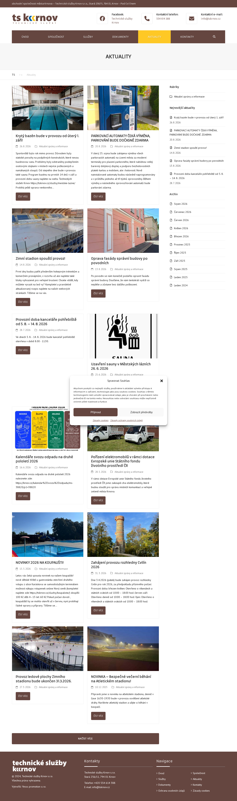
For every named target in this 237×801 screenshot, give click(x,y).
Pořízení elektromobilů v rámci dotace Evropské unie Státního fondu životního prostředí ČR (123, 461)
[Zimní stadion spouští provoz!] (47, 230)
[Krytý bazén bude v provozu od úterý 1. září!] (47, 107)
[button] (161, 381)
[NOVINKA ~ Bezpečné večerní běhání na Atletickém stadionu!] (123, 648)
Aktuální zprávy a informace (53, 146)
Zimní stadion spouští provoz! (40, 259)
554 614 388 (163, 18)
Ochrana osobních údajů (171, 790)
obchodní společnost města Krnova (32, 3)
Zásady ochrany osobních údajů (126, 420)
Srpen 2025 (180, 269)
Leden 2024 (181, 285)
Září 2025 (179, 260)
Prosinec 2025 (182, 244)
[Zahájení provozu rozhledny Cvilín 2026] (123, 534)
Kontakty (197, 784)
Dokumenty (164, 784)
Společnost (199, 773)
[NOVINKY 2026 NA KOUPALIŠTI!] (47, 534)
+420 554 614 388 (105, 783)
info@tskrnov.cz (211, 18)
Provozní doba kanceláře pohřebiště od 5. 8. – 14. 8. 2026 (46, 322)
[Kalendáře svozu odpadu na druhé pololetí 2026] (47, 428)
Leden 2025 (181, 277)
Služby (162, 779)
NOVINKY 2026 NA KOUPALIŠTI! (40, 563)
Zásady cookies (101, 420)
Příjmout (96, 412)
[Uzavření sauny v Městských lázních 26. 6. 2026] (123, 336)
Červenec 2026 (182, 212)
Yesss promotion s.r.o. (34, 786)
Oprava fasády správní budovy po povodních (199, 160)
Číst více (23, 196)
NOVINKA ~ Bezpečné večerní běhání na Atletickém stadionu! (121, 679)
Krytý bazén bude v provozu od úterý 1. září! (199, 117)
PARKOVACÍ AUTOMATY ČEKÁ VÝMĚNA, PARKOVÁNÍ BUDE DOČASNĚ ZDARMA (120, 138)
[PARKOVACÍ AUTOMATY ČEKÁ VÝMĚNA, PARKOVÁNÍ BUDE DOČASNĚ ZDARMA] (123, 107)
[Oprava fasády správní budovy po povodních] (123, 230)
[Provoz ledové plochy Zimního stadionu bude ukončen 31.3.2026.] (47, 648)
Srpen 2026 (180, 203)
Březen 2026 (181, 236)
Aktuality (197, 779)
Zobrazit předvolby (141, 412)
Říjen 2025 (180, 252)
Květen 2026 (181, 228)
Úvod (161, 773)
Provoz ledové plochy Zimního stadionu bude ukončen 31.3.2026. (43, 679)
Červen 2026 (181, 220)
